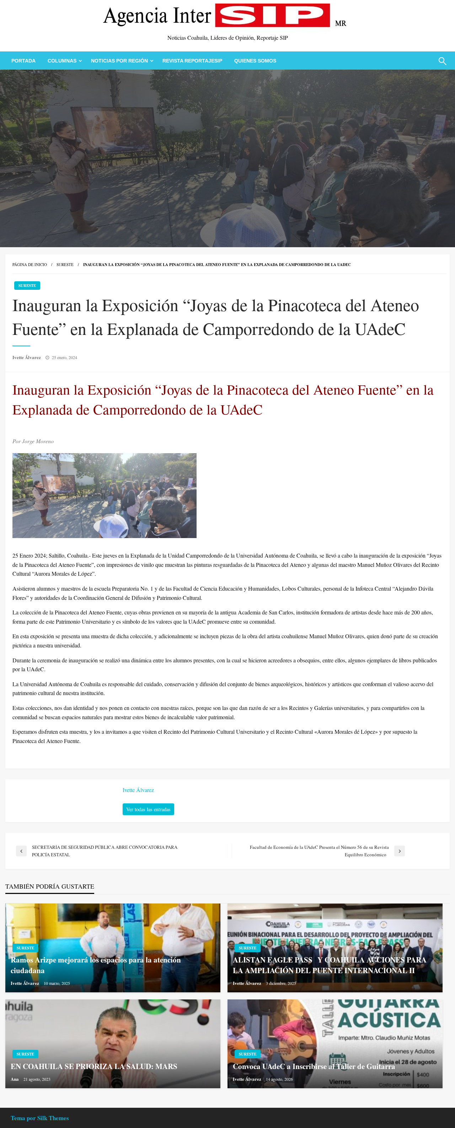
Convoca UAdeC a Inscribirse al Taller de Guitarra (314, 1066)
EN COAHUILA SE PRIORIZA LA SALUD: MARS (95, 1066)
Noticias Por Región (119, 61)
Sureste (65, 264)
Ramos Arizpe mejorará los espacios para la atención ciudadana (96, 965)
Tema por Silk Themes (40, 1117)
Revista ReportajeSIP (192, 61)
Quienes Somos (255, 61)
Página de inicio (29, 264)
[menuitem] (23, 61)
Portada (23, 61)
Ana (15, 1078)
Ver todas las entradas (148, 809)
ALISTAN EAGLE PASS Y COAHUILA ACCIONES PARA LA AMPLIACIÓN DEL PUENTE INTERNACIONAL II (330, 965)
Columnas (62, 61)
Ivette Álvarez (27, 357)
